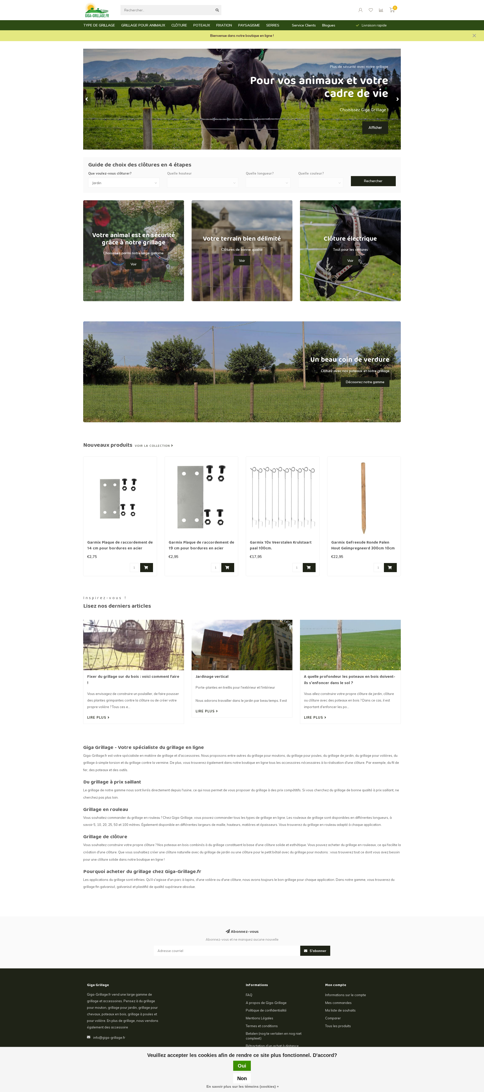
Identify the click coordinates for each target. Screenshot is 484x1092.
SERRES (272, 25)
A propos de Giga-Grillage (266, 1003)
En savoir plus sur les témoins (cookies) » (242, 1086)
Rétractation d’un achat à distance (272, 1046)
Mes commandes (338, 1003)
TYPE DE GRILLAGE (99, 25)
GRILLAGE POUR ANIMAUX (143, 25)
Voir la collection (153, 446)
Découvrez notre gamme (365, 382)
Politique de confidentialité (266, 1010)
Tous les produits (338, 1026)
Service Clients (304, 25)
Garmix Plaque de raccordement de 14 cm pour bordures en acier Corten (120, 548)
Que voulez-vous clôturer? (110, 173)
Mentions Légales (259, 1018)
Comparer (333, 1018)
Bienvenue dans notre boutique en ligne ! (242, 36)
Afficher (375, 127)
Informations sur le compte (345, 995)
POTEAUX (201, 25)
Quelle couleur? (311, 173)
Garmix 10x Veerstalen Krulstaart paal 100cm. (281, 545)
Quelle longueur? (260, 173)
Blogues (328, 25)
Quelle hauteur (179, 173)
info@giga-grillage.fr (109, 1037)
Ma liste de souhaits (340, 1010)
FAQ (249, 995)
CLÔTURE (179, 25)
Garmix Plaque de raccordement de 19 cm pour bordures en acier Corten (201, 548)
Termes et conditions (262, 1026)
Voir (134, 264)
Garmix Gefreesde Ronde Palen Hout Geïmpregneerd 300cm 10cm (363, 545)
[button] (87, 99)
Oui (242, 1066)
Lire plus (97, 717)
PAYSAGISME (249, 25)
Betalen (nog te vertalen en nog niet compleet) (273, 1035)
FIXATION (224, 25)
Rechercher (373, 181)
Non (242, 1078)
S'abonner (317, 951)
